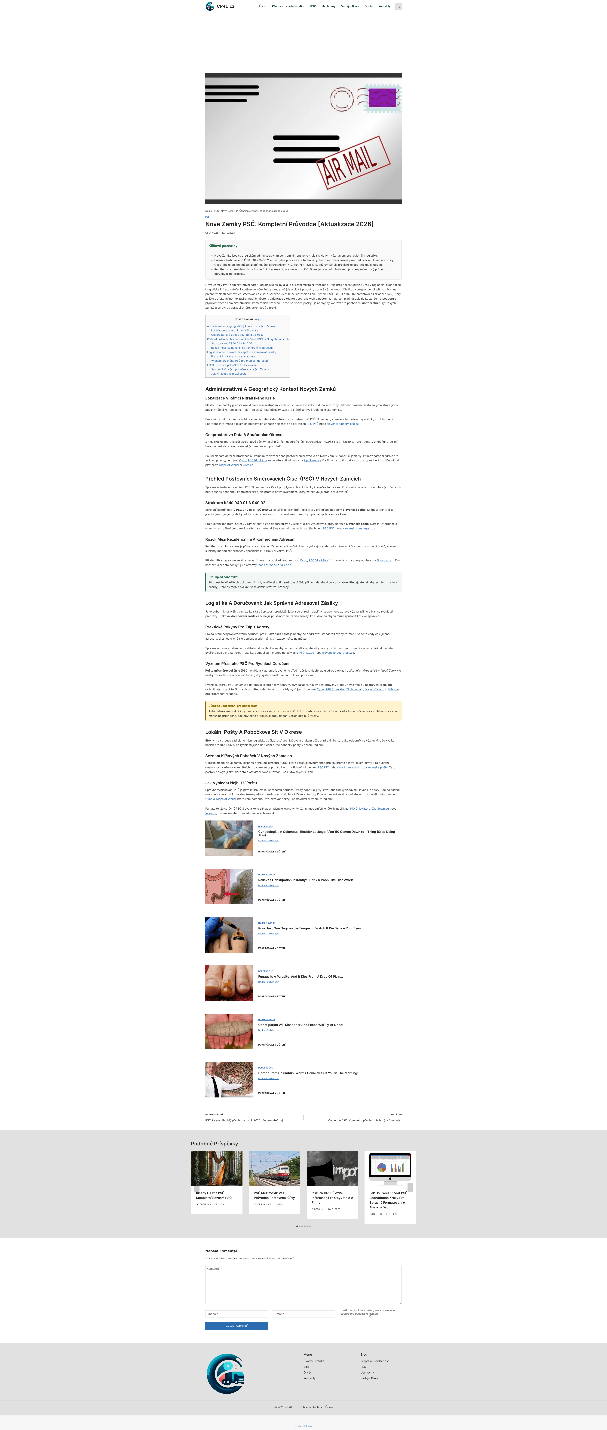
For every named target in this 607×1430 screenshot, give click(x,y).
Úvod (262, 6)
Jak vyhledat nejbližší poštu (229, 373)
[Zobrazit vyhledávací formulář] (398, 6)
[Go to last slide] (196, 1187)
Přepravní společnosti (375, 1361)
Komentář (214, 1268)
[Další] (410, 1187)
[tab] (297, 1226)
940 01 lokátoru (359, 808)
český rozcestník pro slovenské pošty (362, 767)
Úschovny (328, 6)
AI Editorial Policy (303, 1426)
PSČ (313, 6)
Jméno (212, 1314)
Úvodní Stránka (314, 1361)
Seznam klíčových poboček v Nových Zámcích (241, 369)
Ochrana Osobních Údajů (316, 1407)
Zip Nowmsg (312, 460)
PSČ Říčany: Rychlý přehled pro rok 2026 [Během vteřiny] (244, 1117)
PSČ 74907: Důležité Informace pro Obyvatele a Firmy (332, 1197)
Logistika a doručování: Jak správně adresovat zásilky (241, 352)
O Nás (369, 6)
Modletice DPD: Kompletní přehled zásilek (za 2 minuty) (365, 1117)
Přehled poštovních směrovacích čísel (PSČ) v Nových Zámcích (248, 339)
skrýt (257, 319)
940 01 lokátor (257, 460)
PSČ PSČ (313, 423)
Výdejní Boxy (350, 6)
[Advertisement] (303, 36)
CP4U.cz (213, 232)
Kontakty (384, 6)
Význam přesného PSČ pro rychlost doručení (239, 360)
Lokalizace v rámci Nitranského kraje (234, 330)
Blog (307, 1366)
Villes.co (247, 465)
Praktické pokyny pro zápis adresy (233, 356)
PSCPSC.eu (306, 652)
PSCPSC (323, 767)
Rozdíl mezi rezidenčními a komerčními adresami (242, 347)
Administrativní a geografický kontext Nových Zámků (241, 326)
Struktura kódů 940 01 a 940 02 (231, 343)
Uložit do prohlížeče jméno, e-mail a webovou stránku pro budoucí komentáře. (368, 1312)
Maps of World (229, 465)
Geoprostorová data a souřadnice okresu (237, 334)
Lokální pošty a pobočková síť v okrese (232, 365)
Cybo (242, 460)
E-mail (279, 1314)
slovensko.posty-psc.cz (343, 423)
